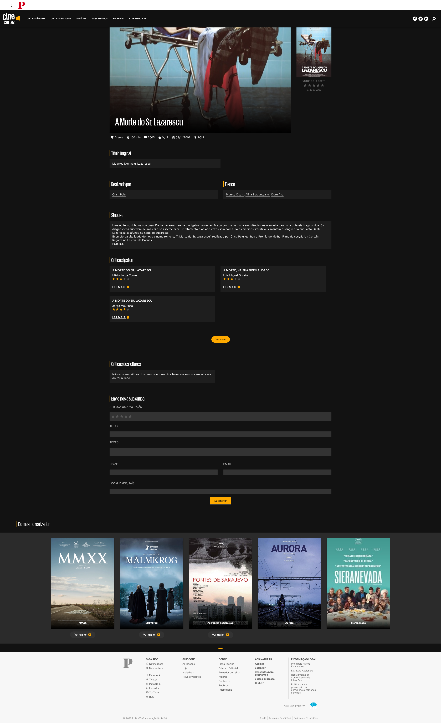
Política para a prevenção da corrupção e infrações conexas (303, 688)
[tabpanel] (82, 588)
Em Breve (118, 19)
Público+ (224, 685)
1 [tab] (220, 648)
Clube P (259, 682)
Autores (223, 676)
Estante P (260, 667)
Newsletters (155, 668)
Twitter (152, 679)
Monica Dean (235, 194)
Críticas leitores (61, 19)
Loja (184, 668)
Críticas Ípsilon (36, 19)
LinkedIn (153, 688)
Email (227, 464)
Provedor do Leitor (229, 672)
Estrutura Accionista (302, 670)
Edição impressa (265, 678)
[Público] (128, 663)
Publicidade (225, 689)
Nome (114, 464)
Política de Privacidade (306, 718)
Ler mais (119, 287)
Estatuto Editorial (228, 668)
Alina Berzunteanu (257, 194)
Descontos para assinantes (264, 673)
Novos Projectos (191, 676)
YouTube (153, 692)
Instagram (154, 683)
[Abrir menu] (5, 5)
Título (114, 426)
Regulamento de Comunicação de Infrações (300, 677)
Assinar (259, 663)
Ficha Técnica (226, 663)
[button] (82, 634)
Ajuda (263, 718)
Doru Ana (277, 194)
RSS (151, 696)
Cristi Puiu (119, 194)
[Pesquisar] (12, 5)
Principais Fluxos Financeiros (300, 665)
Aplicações (188, 663)
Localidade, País (122, 483)
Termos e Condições (280, 718)
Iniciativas (188, 672)
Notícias (81, 19)
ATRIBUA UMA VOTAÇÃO (126, 406)
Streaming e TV (138, 19)
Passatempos (100, 19)
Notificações (155, 663)
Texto (114, 442)
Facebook (154, 675)
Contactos (224, 681)
